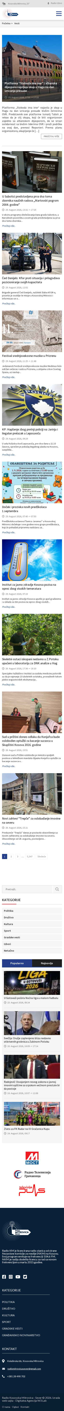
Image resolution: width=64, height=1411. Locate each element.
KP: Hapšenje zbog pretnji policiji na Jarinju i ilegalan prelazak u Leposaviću (30, 431)
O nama (6, 1406)
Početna (7, 23)
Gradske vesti (12, 937)
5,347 (29, 856)
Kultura (8, 924)
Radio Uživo (56, 3)
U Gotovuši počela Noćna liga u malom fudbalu (31, 998)
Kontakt (24, 1406)
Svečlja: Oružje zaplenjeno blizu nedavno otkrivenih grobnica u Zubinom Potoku (27, 1039)
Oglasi (15, 1406)
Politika (8, 910)
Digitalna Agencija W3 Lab (31, 1400)
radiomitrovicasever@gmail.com (24, 1368)
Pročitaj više (51, 136)
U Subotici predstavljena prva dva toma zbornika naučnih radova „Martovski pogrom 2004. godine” (30, 200)
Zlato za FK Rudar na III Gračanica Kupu (26, 1129)
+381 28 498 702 (16, 1376)
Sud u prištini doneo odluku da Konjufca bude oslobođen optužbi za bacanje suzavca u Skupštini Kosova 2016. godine (31, 741)
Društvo (9, 917)
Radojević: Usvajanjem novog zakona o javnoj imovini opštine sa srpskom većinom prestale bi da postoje (32, 1085)
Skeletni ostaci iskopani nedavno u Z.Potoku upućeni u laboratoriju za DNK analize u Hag (30, 661)
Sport (7, 930)
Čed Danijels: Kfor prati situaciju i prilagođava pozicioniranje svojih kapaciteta (31, 280)
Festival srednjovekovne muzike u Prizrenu (29, 356)
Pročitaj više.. (8, 225)
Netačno (9, 950)
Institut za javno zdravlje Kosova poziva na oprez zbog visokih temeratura (29, 587)
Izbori (7, 944)
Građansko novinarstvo (21, 1335)
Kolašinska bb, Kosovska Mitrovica (25, 1361)
